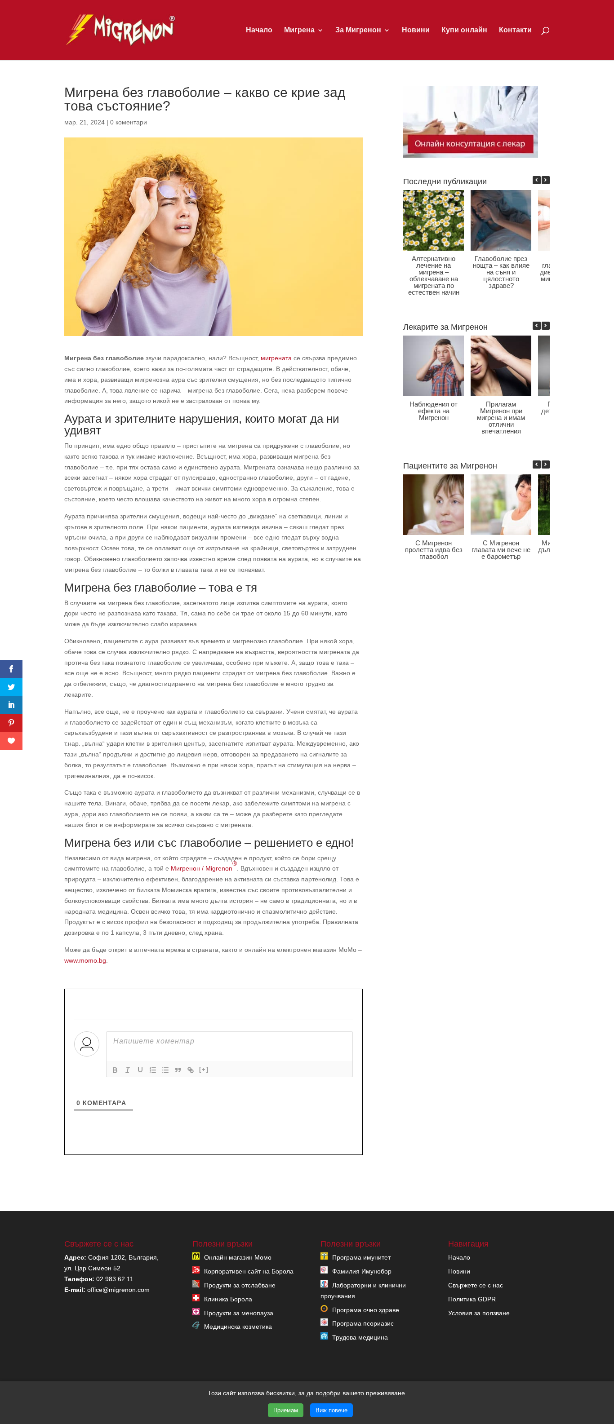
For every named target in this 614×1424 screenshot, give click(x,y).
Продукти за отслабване (240, 1285)
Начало (259, 30)
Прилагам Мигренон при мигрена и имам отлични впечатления (501, 417)
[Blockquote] (178, 1070)
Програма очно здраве (365, 1309)
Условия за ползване (479, 1313)
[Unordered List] (165, 1070)
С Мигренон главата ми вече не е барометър (501, 549)
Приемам (285, 1410)
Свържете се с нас (475, 1285)
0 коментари (128, 122)
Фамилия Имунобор (362, 1271)
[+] (204, 1069)
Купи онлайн (464, 30)
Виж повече (331, 1410)
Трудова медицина (360, 1337)
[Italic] (127, 1070)
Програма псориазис (363, 1323)
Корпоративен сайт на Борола (249, 1271)
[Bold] (115, 1070)
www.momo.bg (85, 960)
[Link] (190, 1070)
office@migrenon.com (118, 1289)
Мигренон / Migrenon (204, 866)
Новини (416, 30)
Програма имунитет (361, 1257)
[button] (546, 180)
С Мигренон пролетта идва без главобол (433, 549)
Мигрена (299, 30)
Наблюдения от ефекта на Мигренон (433, 410)
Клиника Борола (228, 1299)
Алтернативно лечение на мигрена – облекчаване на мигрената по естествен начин (433, 275)
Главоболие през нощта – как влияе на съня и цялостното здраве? (500, 272)
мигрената (276, 358)
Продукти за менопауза (238, 1313)
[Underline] (140, 1070)
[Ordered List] (153, 1070)
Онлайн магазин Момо (237, 1257)
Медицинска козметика (238, 1326)
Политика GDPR (472, 1299)
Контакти (515, 30)
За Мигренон (358, 30)
